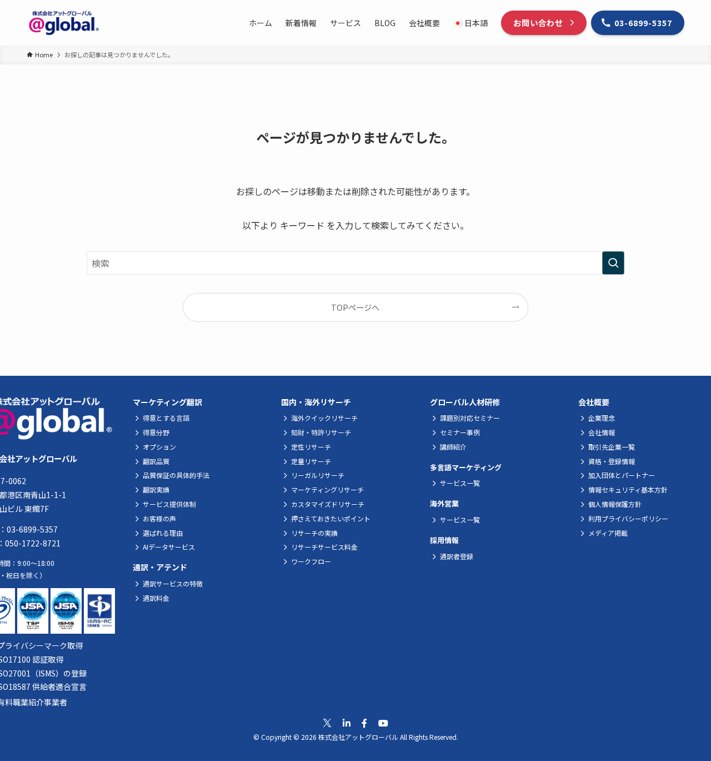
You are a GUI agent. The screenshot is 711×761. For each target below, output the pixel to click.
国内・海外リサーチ (316, 401)
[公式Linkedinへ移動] (347, 723)
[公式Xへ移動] (327, 723)
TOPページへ (355, 307)
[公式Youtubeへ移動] (383, 723)
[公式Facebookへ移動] (364, 723)
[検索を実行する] (613, 263)
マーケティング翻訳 (167, 401)
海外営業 (444, 503)
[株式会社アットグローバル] (64, 23)
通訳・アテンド (160, 567)
